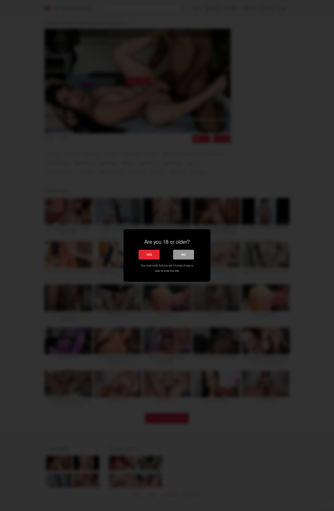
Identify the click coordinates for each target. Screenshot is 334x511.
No (183, 255)
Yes (149, 255)
